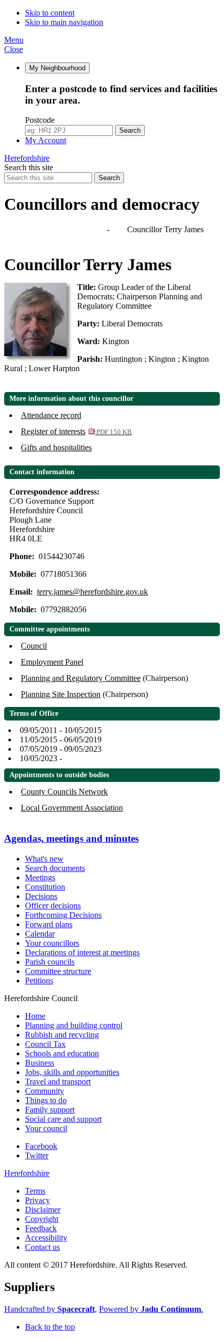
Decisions (41, 896)
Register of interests (76, 431)
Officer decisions (53, 905)
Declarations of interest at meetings (82, 952)
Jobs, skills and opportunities (72, 1072)
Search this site (28, 167)
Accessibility (46, 1237)
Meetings (40, 877)
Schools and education (62, 1053)
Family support (49, 1109)
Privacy (37, 1200)
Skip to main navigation (64, 22)
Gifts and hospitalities (56, 447)
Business (39, 1062)
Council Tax (45, 1044)
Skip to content (49, 12)
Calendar (40, 933)
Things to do (46, 1100)
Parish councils (49, 961)
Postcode (40, 120)
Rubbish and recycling (62, 1034)
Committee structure (58, 971)
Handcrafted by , (50, 1309)
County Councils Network (64, 791)
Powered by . (151, 1309)
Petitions (39, 980)
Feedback (41, 1228)
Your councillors (52, 943)
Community (44, 1090)
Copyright (41, 1219)
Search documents (55, 868)
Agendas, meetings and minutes (56, 229)
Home (35, 1016)
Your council (46, 1128)
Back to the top (50, 1326)
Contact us (42, 1247)
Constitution (45, 886)
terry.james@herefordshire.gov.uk (92, 591)
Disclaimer (42, 1209)
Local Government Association (72, 807)
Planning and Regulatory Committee (81, 678)
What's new (44, 858)
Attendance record (51, 415)
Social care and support (63, 1119)
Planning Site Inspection (61, 694)
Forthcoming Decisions (63, 915)
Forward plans (48, 924)
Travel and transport (58, 1081)
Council (34, 645)
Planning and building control (73, 1025)
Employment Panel (52, 662)
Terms (35, 1190)
